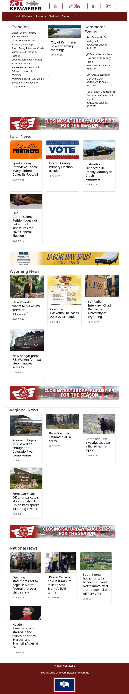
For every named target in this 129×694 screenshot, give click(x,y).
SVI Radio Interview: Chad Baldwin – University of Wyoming (25, 71)
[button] (76, 15)
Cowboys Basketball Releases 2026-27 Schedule (64, 313)
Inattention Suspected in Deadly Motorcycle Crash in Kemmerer (98, 171)
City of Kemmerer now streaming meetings (63, 46)
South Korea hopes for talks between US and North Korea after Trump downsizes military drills (96, 584)
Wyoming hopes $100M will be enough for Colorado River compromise (28, 82)
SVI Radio (93, 6)
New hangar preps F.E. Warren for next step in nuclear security (26, 361)
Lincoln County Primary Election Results (61, 167)
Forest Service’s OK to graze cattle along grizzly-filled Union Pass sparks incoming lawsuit (25, 501)
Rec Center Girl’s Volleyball (96, 39)
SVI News (55, 6)
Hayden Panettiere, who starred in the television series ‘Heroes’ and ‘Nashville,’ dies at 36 (25, 635)
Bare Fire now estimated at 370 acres (61, 437)
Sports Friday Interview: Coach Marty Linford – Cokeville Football (28, 52)
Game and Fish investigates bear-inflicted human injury (98, 444)
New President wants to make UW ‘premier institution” (26, 308)
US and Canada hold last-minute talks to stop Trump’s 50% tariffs (59, 584)
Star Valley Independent (74, 6)
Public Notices (108, 6)
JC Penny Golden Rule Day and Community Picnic (99, 57)
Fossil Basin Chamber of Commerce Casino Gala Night (101, 95)
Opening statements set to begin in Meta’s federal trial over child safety (25, 584)
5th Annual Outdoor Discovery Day (98, 76)
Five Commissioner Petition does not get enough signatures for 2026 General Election (24, 224)
